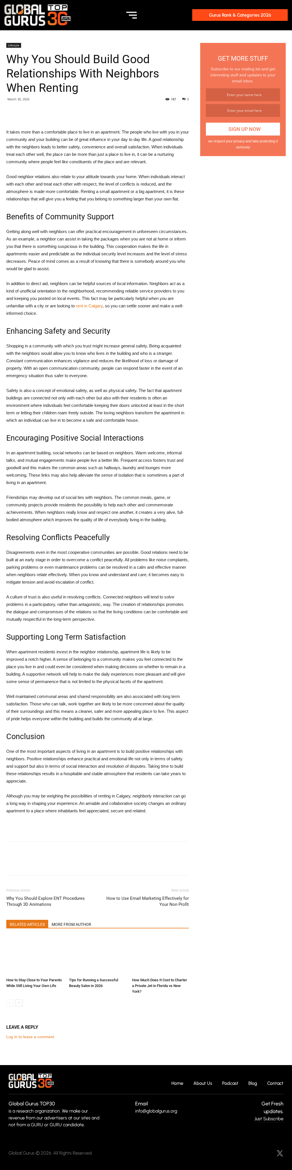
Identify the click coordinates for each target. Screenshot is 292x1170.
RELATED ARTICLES (27, 924)
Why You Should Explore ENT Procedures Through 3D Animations (45, 901)
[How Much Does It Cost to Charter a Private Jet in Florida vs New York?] (160, 955)
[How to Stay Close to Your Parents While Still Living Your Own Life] (34, 955)
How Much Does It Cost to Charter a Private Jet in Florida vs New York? (159, 986)
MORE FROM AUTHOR (71, 924)
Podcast (230, 1083)
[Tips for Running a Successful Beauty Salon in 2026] (97, 955)
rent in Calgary (89, 305)
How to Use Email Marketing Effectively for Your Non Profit (147, 901)
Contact (275, 1083)
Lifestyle (13, 45)
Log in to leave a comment (30, 1036)
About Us (202, 1083)
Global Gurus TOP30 (32, 1104)
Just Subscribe (268, 1118)
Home (177, 1083)
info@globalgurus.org (156, 1111)
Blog (252, 1083)
